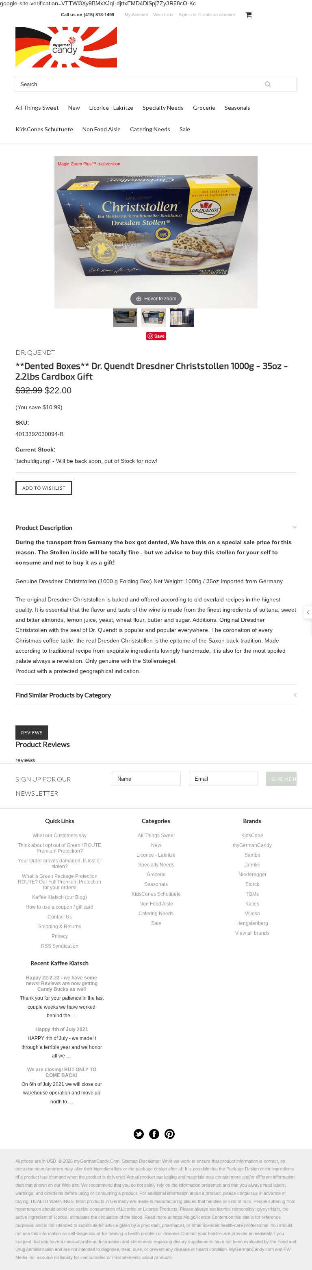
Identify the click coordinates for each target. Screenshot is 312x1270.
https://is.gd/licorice (191, 1217)
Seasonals (237, 107)
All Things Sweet (37, 107)
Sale (185, 129)
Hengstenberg (252, 923)
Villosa (252, 913)
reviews (25, 760)
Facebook (154, 1134)
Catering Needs (150, 129)
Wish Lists (163, 14)
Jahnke (252, 865)
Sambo (252, 855)
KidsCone (252, 835)
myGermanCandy (252, 845)
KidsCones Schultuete (44, 129)
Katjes (252, 904)
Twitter (139, 1134)
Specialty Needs (163, 107)
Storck (252, 884)
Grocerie (204, 107)
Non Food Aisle (101, 129)
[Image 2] (153, 317)
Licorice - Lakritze (111, 107)
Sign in (185, 14)
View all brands (252, 933)
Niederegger (252, 874)
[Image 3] (182, 317)
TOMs (252, 894)
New (74, 107)
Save (159, 336)
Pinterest (170, 1134)
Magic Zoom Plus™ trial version (89, 163)
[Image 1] (125, 317)
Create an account (216, 14)
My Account (136, 14)
